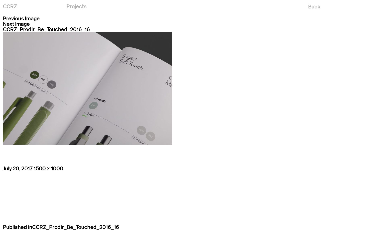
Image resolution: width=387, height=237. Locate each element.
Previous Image (21, 18)
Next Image (16, 24)
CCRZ (10, 6)
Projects (77, 6)
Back (314, 6)
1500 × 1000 (48, 168)
